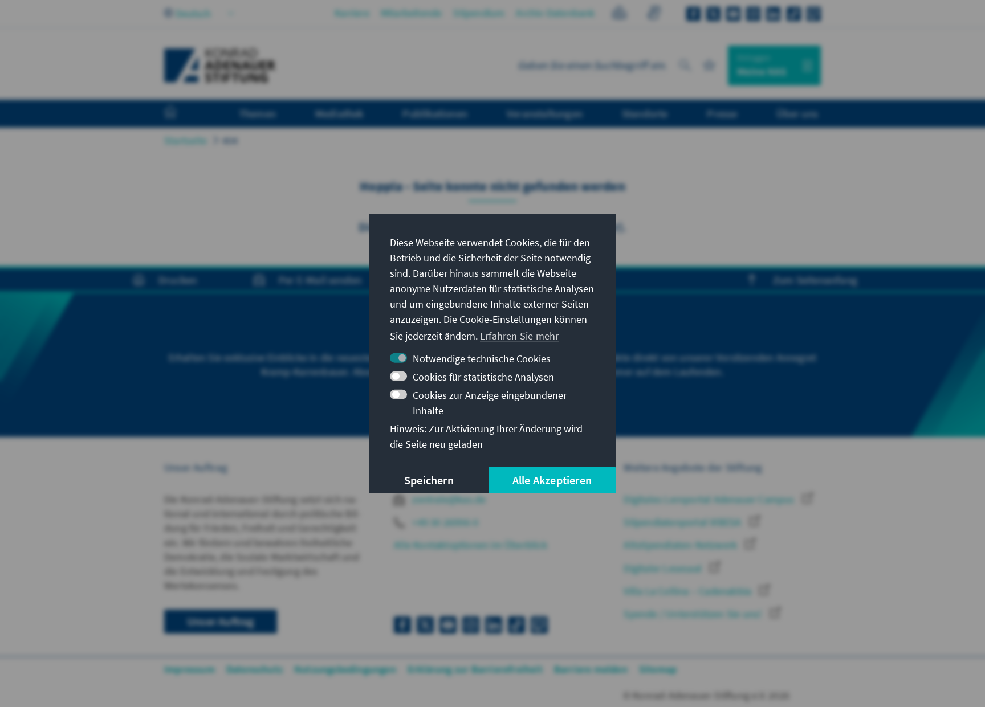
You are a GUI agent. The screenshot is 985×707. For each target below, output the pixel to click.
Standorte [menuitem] (645, 113)
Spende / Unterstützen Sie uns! (694, 613)
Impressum (189, 669)
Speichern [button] (429, 480)
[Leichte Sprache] (619, 14)
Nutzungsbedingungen (345, 669)
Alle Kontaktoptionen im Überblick (470, 544)
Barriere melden (591, 669)
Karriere (352, 12)
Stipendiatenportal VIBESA (683, 522)
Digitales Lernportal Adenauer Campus (710, 499)
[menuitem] (182, 114)
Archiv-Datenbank (555, 12)
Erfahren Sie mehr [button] (519, 335)
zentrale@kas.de (448, 499)
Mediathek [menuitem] (339, 113)
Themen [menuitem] (257, 113)
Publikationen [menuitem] (434, 113)
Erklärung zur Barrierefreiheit (475, 669)
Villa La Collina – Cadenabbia (689, 591)
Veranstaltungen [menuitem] (545, 113)
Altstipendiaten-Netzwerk (681, 544)
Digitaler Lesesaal (664, 568)
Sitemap (658, 669)
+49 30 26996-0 (444, 522)
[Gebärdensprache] (654, 14)
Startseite (185, 140)
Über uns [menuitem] (797, 113)
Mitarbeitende (411, 12)
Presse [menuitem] (722, 113)
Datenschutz (254, 669)
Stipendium (478, 12)
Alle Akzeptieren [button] (552, 480)
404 (230, 140)
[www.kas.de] (220, 65)
